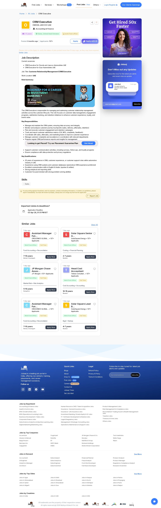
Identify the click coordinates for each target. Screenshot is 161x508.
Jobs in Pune (117, 483)
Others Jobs (107, 421)
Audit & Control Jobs (26, 409)
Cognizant (54, 435)
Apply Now (51, 257)
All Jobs (31, 14)
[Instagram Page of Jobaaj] (23, 389)
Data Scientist (56, 466)
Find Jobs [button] (36, 5)
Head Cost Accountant (77, 269)
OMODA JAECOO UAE (42, 25)
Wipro (115, 441)
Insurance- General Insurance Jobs (73, 409)
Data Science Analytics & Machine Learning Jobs (36, 422)
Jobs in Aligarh (24, 485)
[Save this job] (96, 22)
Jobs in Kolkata (87, 485)
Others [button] (96, 5)
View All (94, 225)
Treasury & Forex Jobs (110, 418)
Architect (22, 466)
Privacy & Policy (94, 374)
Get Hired (88, 143)
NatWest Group (87, 441)
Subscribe (135, 375)
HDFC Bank (54, 443)
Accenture (23, 435)
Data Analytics (56, 460)
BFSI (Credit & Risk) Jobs (27, 412)
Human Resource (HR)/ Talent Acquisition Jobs (77, 406)
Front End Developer (89, 463)
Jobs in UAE (54, 496)
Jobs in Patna (117, 477)
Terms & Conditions (95, 377)
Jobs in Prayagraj (119, 480)
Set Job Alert (69, 393)
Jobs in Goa (55, 485)
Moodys (84, 438)
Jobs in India (23, 496)
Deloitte (53, 438)
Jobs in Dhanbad (56, 480)
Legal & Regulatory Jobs (69, 419)
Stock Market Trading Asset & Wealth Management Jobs (120, 412)
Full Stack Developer (89, 466)
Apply (75, 41)
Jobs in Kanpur (87, 477)
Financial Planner (88, 458)
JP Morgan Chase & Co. (90, 435)
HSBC (53, 446)
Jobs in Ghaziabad (57, 483)
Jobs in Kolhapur (87, 483)
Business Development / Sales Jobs (31, 417)
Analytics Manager (26, 463)
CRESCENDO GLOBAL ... (40, 238)
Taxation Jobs (107, 416)
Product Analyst (118, 458)
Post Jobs (83, 4)
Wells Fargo (117, 438)
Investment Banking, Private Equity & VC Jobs (76, 414)
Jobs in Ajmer (24, 483)
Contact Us (68, 387)
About (66, 374)
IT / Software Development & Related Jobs (75, 417)
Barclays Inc (23, 443)
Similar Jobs (23, 53)
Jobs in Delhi (55, 477)
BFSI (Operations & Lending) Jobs (30, 414)
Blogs (66, 370)
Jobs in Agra (23, 477)
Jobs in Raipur (118, 485)
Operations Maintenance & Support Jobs (75, 425)
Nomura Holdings (88, 443)
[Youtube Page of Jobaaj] (43, 389)
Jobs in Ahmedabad (26, 480)
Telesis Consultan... (78, 274)
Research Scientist (119, 466)
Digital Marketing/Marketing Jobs (30, 425)
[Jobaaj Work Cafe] (131, 504)
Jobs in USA (86, 496)
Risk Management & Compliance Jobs (115, 409)
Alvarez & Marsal (25, 438)
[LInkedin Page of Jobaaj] (29, 389)
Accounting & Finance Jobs (28, 406)
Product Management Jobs (112, 406)
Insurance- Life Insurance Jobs (71, 412)
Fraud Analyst (86, 460)
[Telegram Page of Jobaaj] (36, 389)
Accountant (23, 458)
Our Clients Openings (131, 5)
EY (51, 441)
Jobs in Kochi (86, 480)
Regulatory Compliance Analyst (124, 463)
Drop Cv (71, 377)
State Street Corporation (91, 446)
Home (21, 14)
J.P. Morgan (36, 274)
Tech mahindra (118, 435)
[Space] (24, 368)
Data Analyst (55, 458)
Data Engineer (55, 463)
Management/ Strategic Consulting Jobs (75, 422)
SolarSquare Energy (78, 238)
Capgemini (23, 446)
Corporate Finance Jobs (27, 419)
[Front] (23, 4)
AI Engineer (23, 460)
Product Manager (119, 460)
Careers (71, 383)
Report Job (93, 196)
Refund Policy (93, 370)
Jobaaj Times (69, 390)
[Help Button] (154, 501)
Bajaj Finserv (23, 441)
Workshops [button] (64, 5)
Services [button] (48, 5)
